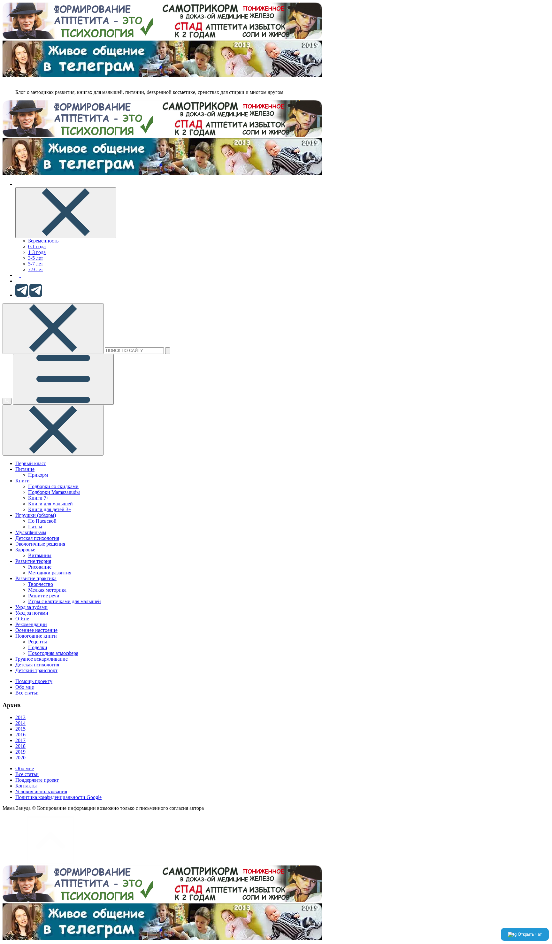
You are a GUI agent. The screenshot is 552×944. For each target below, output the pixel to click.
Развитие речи (43, 595)
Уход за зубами (31, 607)
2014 (20, 723)
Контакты (26, 785)
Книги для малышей (50, 503)
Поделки (37, 647)
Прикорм (38, 475)
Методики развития (49, 572)
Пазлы (35, 526)
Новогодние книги (36, 636)
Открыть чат (529, 934)
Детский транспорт (36, 670)
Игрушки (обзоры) (35, 515)
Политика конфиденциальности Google (58, 797)
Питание (24, 469)
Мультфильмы (30, 532)
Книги (22, 480)
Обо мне (24, 687)
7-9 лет (35, 269)
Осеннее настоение (36, 630)
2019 (20, 752)
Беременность (43, 240)
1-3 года (37, 252)
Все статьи (27, 692)
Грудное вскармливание (41, 659)
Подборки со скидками (53, 486)
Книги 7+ (38, 498)
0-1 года (37, 246)
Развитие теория (33, 561)
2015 (20, 729)
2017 (20, 740)
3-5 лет (35, 258)
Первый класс (30, 463)
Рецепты (37, 641)
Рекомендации (31, 624)
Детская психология (37, 538)
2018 (20, 746)
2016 (20, 734)
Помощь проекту (33, 681)
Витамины (39, 555)
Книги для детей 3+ (49, 509)
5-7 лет (35, 263)
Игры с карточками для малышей (64, 601)
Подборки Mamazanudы (54, 492)
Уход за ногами (31, 613)
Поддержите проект (37, 780)
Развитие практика (36, 578)
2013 (20, 717)
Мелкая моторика (47, 590)
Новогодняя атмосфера (53, 653)
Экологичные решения (40, 544)
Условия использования (41, 791)
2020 (20, 757)
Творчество (40, 584)
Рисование (39, 567)
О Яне (22, 618)
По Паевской (42, 521)
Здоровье (25, 549)
